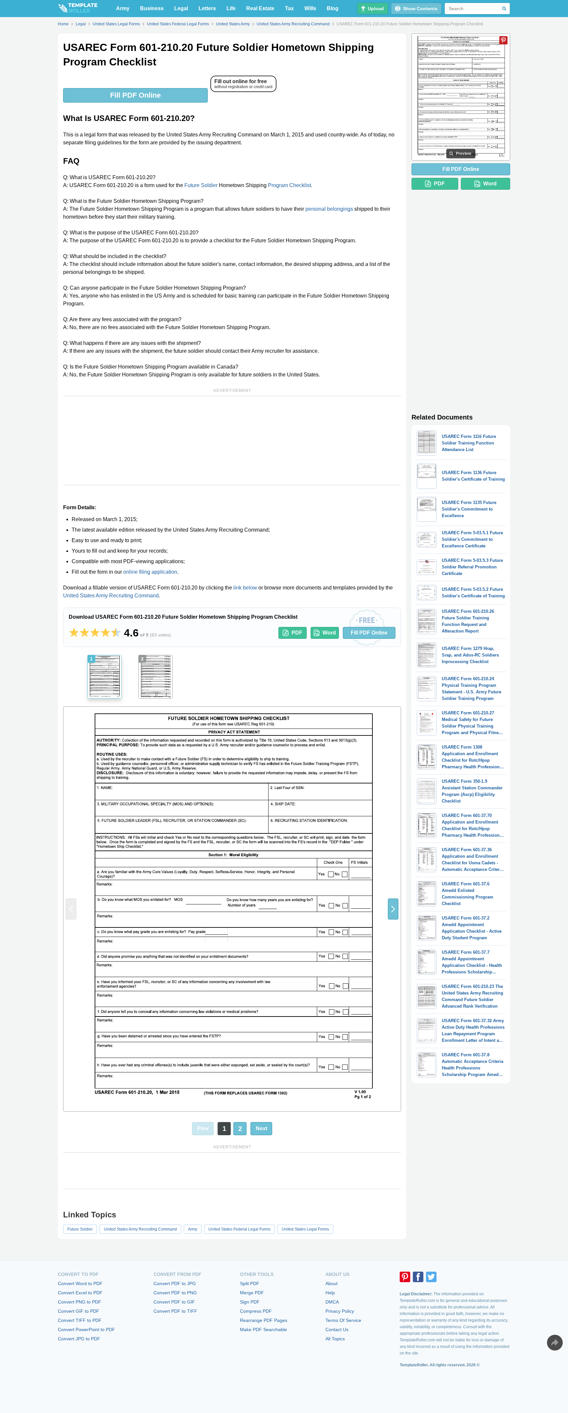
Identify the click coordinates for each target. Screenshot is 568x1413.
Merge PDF (252, 1292)
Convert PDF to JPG (175, 1283)
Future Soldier (201, 185)
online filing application (150, 572)
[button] (393, 909)
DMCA (332, 1302)
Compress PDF (256, 1311)
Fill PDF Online (135, 95)
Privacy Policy (339, 1311)
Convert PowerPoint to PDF (86, 1329)
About (331, 1283)
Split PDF (249, 1283)
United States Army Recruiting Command (111, 595)
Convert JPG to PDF (79, 1338)
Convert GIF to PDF (78, 1311)
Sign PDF (250, 1302)
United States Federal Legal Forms (239, 1229)
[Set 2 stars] (84, 633)
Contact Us (336, 1329)
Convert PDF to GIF (174, 1302)
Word (329, 632)
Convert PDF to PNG (175, 1292)
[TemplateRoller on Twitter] (431, 1277)
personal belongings (329, 209)
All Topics (335, 1338)
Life (231, 8)
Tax (289, 8)
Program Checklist (289, 185)
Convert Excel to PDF (80, 1292)
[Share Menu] (555, 1343)
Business (152, 8)
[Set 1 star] (74, 633)
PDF (297, 632)
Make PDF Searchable (263, 1329)
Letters (207, 8)
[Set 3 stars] (95, 633)
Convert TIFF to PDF (80, 1320)
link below (245, 587)
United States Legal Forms (305, 1229)
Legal (181, 8)
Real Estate (260, 8)
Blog (333, 8)
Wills (310, 8)
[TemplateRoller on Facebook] (418, 1277)
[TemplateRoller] (77, 8)
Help (330, 1292)
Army (123, 8)
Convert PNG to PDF (79, 1302)
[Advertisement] (232, 440)
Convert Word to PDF (80, 1283)
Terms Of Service (343, 1320)
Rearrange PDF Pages (263, 1320)
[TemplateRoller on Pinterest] (405, 1277)
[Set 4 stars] (105, 633)
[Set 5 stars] (116, 633)
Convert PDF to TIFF (175, 1311)
